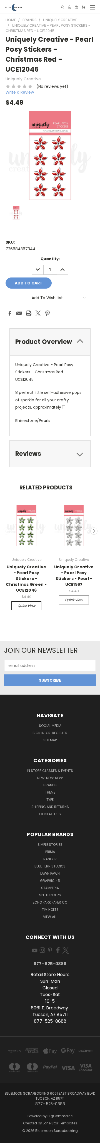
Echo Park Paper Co (50, 902)
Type (50, 799)
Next (94, 531)
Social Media (50, 725)
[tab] (50, 341)
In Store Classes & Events (50, 770)
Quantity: (50, 258)
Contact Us (50, 814)
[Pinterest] (47, 313)
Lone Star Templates (60, 1123)
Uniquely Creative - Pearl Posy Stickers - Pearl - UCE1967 (74, 575)
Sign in (38, 733)
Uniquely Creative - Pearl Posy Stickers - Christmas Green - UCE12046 (26, 578)
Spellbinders (50, 895)
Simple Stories (50, 844)
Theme (50, 792)
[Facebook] (9, 313)
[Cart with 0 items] (83, 7)
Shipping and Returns (50, 806)
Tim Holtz (50, 909)
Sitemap (50, 740)
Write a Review (20, 92)
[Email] (19, 313)
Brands (50, 785)
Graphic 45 (50, 880)
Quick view (26, 605)
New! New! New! (50, 778)
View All (50, 916)
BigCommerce (60, 1116)
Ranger (50, 859)
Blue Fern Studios (50, 866)
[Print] (28, 313)
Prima (50, 851)
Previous (6, 531)
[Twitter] (38, 313)
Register (60, 733)
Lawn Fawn (50, 873)
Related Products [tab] (45, 487)
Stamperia (50, 888)
